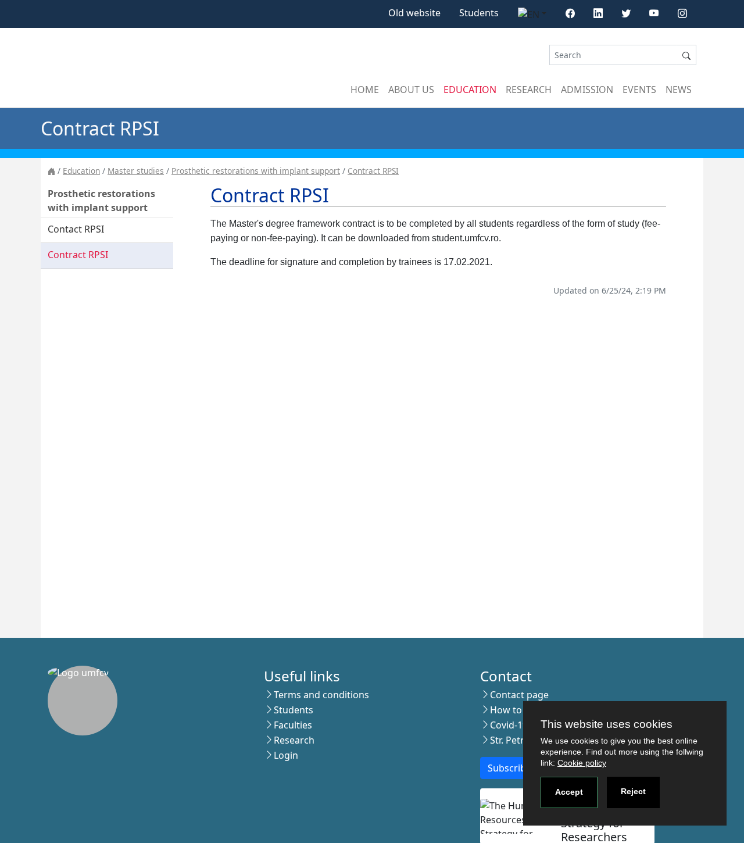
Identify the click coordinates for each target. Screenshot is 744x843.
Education (469, 89)
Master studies (136, 170)
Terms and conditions (321, 694)
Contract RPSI (373, 170)
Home (364, 89)
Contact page (519, 694)
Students (479, 12)
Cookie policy (581, 762)
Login (286, 755)
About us (411, 89)
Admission (587, 89)
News (679, 89)
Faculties (293, 725)
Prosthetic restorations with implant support (255, 170)
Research (529, 89)
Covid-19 (509, 725)
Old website (414, 12)
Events (639, 89)
